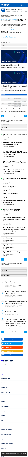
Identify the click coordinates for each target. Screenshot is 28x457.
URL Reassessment (8, 351)
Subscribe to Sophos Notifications (13, 339)
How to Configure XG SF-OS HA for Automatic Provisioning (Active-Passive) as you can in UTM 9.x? (15, 152)
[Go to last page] (14, 116)
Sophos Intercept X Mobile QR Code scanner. (15, 134)
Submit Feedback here (8, 37)
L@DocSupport (7, 214)
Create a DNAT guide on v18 (10, 187)
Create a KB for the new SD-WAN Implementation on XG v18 (12, 210)
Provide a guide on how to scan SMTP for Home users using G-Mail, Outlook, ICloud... (14, 218)
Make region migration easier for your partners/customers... (16, 303)
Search (21, 5)
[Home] (7, 5)
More (22, 11)
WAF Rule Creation (11, 312)
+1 (13, 231)
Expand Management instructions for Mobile (15, 283)
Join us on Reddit (8, 347)
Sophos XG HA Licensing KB (10, 252)
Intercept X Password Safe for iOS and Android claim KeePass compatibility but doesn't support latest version (15, 322)
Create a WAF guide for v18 (10, 194)
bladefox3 (6, 158)
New (26, 10)
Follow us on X (7, 343)
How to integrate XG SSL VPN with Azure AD (15, 178)
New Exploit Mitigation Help (10, 65)
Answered (2, 134)
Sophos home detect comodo (11, 245)
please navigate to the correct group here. (12, 28)
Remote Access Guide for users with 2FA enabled (15, 293)
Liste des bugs (7, 238)
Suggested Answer (2, 170)
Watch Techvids (8, 355)
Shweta (5, 241)
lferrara (5, 190)
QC (4, 148)
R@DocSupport (7, 139)
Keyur (5, 234)
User (24, 5)
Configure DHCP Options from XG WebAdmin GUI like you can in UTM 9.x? (14, 162)
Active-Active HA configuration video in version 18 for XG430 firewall (13, 170)
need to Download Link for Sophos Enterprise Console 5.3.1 (12, 143)
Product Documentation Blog (12, 11)
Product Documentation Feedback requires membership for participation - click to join (14, 454)
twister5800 (6, 183)
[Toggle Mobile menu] (26, 5)
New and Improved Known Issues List (14, 109)
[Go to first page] (12, 331)
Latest (8, 138)
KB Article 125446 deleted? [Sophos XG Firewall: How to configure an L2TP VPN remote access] (14, 229)
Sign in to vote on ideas (2, 281)
